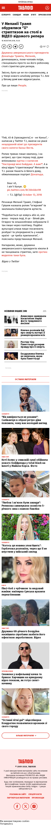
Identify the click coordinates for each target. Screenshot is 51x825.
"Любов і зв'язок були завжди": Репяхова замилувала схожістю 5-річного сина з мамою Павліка (23, 505)
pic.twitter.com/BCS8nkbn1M (24, 189)
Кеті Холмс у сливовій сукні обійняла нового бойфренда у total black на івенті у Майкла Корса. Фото (25, 463)
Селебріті (5, 15)
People (22, 85)
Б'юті (33, 15)
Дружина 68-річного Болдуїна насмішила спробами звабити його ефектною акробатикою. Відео (23, 634)
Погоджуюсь (6, 823)
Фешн (26, 15)
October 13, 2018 (32, 194)
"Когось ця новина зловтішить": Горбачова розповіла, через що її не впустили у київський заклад (24, 548)
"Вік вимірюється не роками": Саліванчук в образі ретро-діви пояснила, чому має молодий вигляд (24, 420)
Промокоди (38, 798)
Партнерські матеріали (18, 798)
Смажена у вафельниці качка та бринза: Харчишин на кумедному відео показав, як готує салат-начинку (22, 679)
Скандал (17, 15)
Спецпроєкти (35, 794)
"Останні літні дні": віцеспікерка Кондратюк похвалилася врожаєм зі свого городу (24, 723)
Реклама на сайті (18, 794)
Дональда (36, 174)
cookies (25, 821)
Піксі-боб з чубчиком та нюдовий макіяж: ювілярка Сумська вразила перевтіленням (23, 591)
